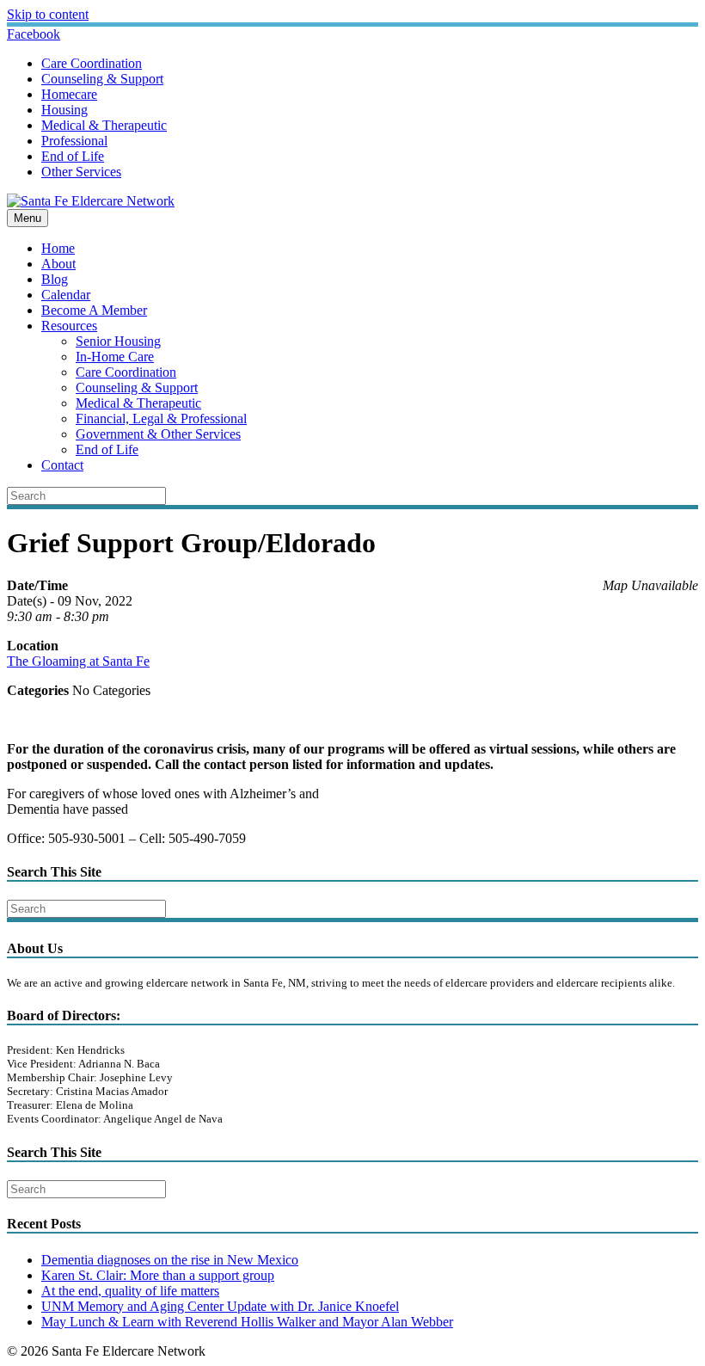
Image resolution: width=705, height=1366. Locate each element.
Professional (74, 140)
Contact (62, 465)
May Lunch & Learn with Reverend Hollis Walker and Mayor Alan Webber (247, 1321)
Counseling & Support (102, 78)
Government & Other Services (158, 434)
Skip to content (48, 14)
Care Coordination (91, 63)
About (58, 263)
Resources (69, 325)
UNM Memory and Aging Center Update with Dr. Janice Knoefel (220, 1306)
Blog (54, 279)
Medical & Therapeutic (104, 125)
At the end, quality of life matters (130, 1290)
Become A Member (94, 310)
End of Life (72, 156)
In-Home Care (115, 356)
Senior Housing (118, 341)
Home (58, 248)
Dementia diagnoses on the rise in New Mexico (169, 1259)
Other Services (81, 171)
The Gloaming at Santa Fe (78, 661)
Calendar (65, 294)
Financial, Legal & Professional (161, 418)
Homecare (69, 94)
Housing (64, 109)
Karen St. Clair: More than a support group (157, 1275)
